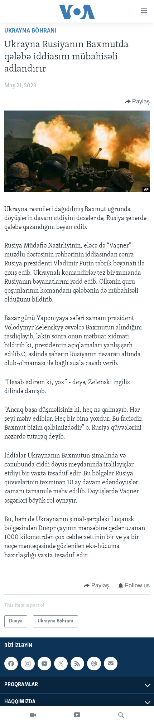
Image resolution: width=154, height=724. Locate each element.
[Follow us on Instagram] (27, 663)
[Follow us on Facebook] (11, 663)
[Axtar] (121, 715)
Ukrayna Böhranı (30, 31)
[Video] (33, 715)
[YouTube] (77, 715)
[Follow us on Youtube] (44, 663)
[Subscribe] (110, 663)
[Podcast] (94, 663)
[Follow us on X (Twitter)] (61, 663)
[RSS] (77, 663)
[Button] (137, 101)
